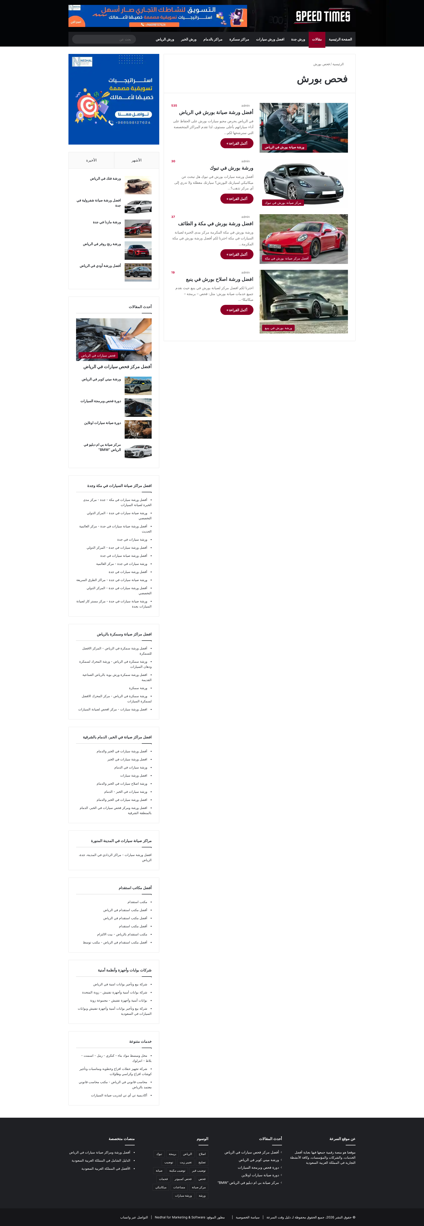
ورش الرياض (165, 39)
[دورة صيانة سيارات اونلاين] (138, 429)
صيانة (159, 1170)
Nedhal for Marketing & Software (179, 1217)
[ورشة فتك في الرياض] (138, 185)
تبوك (159, 1154)
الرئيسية (338, 64)
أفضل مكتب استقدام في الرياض (125, 910)
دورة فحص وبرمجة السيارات (100, 401)
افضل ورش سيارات (270, 39)
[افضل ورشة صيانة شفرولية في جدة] (138, 207)
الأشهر (137, 160)
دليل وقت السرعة (278, 1217)
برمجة (172, 1154)
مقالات (317, 39)
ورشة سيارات (183, 1195)
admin (245, 105)
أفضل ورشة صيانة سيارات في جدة (123, 526)
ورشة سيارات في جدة (132, 539)
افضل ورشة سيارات (133, 709)
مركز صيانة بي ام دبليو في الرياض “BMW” (248, 1183)
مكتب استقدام (137, 902)
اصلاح (202, 1154)
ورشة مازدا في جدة (107, 222)
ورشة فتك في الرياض (105, 178)
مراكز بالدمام (213, 39)
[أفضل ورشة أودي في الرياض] (138, 272)
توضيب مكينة (177, 1170)
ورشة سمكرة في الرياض (129, 661)
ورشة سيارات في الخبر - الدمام (125, 791)
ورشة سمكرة (138, 688)
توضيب (168, 1162)
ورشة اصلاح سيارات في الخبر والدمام (122, 783)
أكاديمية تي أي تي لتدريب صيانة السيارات (119, 1095)
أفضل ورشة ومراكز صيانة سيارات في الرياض (99, 1152)
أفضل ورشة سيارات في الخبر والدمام (122, 751)
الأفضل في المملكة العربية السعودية (105, 1168)
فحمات (163, 1179)
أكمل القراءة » (236, 143)
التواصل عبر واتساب (134, 1217)
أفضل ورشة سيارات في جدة (128, 547)
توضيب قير (199, 1170)
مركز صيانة (199, 1187)
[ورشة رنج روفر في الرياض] (138, 250)
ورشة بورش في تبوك (231, 168)
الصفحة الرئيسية (340, 39)
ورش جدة (298, 39)
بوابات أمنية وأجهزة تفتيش (128, 1000)
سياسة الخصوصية (247, 1217)
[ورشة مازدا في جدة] (138, 229)
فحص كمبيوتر (183, 1179)
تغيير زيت (186, 1162)
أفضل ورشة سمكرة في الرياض (125, 648)
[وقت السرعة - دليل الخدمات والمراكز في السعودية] (324, 16)
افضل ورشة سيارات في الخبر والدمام (122, 800)
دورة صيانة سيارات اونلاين (102, 423)
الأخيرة (91, 160)
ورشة (202, 1195)
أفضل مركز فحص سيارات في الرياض (117, 366)
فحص (202, 1179)
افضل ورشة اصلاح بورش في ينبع (219, 279)
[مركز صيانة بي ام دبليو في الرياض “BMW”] (138, 451)
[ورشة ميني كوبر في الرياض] (138, 386)
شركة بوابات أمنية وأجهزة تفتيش (124, 992)
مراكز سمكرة (239, 39)
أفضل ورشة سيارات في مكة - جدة (123, 500)
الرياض (187, 1154)
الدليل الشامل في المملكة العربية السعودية (101, 1160)
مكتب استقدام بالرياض (131, 934)
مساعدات (179, 1187)
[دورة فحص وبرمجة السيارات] (138, 407)
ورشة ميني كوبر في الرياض (101, 379)
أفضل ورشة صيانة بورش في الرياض (216, 112)
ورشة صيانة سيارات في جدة (128, 513)
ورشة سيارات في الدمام (130, 767)
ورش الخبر (189, 39)
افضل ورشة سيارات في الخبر (127, 759)
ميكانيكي (160, 1187)
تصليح (202, 1162)
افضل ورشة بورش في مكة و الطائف (215, 223)
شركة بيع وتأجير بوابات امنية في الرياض (120, 984)
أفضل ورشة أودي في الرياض (100, 265)
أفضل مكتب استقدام (133, 926)
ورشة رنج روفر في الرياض (102, 244)
